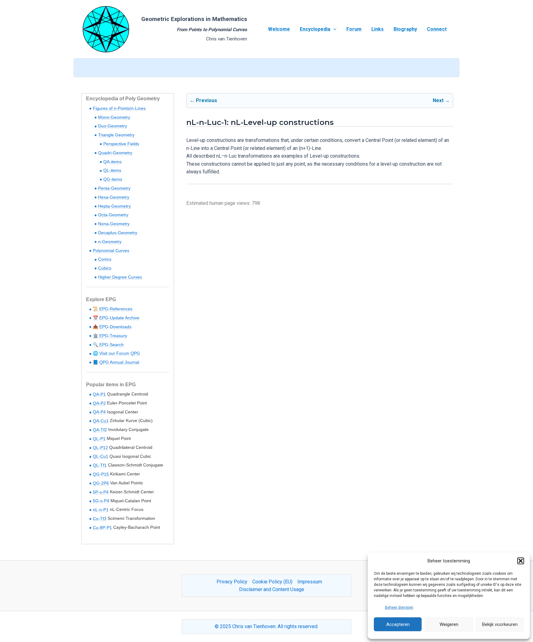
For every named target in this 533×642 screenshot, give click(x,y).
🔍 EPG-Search (108, 344)
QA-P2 (99, 403)
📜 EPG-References (112, 308)
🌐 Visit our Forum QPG (116, 353)
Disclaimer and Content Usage (271, 589)
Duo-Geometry (112, 125)
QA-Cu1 (101, 420)
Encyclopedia (315, 29)
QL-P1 (99, 438)
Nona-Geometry (114, 223)
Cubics (104, 268)
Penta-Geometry (114, 188)
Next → (441, 100)
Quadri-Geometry (115, 152)
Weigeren (449, 624)
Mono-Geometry (114, 117)
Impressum (309, 582)
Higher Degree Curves (120, 277)
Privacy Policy (232, 582)
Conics (104, 259)
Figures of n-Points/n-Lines (119, 108)
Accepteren (398, 624)
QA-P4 (99, 411)
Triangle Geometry (116, 134)
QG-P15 (101, 474)
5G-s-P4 (101, 500)
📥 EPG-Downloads (112, 326)
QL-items (112, 170)
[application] (333, 29)
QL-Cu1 (100, 456)
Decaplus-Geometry (117, 232)
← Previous (203, 100)
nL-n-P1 (101, 509)
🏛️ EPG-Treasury (110, 335)
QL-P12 (100, 447)
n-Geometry (110, 241)
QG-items (112, 179)
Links (377, 29)
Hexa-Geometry (113, 197)
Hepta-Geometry (114, 206)
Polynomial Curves (111, 250)
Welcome (279, 29)
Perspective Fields (121, 143)
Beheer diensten (399, 607)
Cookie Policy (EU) (272, 582)
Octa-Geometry (113, 214)
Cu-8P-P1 (102, 527)
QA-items (112, 161)
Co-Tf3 (99, 518)
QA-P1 (99, 394)
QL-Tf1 (100, 465)
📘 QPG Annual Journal (116, 362)
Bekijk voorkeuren (500, 624)
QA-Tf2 (100, 429)
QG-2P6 (101, 483)
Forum (354, 29)
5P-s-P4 (101, 492)
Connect (437, 29)
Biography (405, 29)
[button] (521, 561)
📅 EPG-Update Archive (116, 317)
